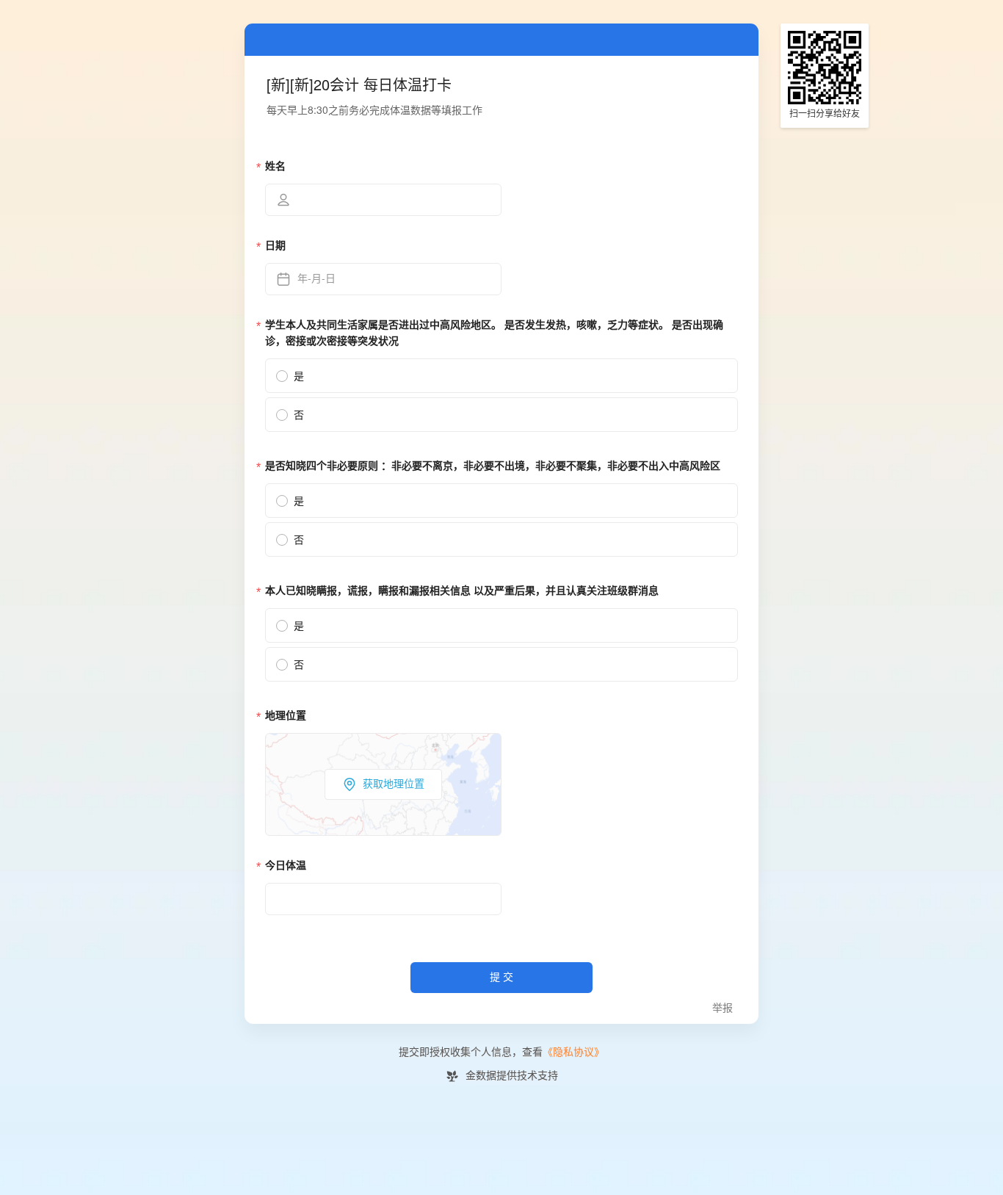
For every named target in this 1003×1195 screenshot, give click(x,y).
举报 (722, 1008)
